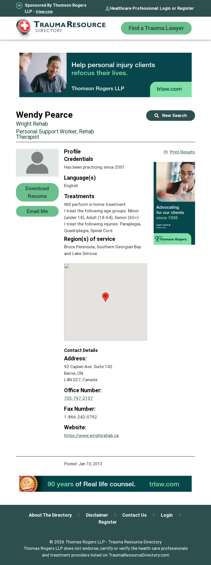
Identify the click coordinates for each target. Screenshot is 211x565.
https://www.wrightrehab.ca (91, 435)
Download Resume (37, 192)
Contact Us (134, 515)
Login (165, 8)
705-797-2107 (78, 398)
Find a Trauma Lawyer (156, 28)
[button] (105, 297)
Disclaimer (97, 515)
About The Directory (50, 515)
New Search (174, 115)
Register (185, 8)
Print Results (182, 151)
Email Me (37, 211)
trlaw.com (44, 12)
